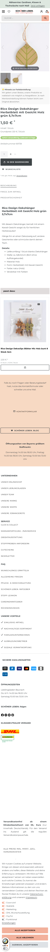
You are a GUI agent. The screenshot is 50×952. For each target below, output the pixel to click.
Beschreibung (8, 185)
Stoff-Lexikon (9, 595)
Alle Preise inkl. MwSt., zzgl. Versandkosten (19, 850)
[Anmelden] (41, 11)
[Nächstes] (47, 47)
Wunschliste (13, 169)
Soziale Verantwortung (18, 647)
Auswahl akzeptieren (25, 945)
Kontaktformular (27, 411)
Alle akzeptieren (25, 930)
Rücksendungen (10, 608)
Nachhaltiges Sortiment (18, 629)
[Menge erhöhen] (10, 154)
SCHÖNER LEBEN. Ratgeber (15, 589)
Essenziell (11, 903)
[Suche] (45, 18)
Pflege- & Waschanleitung (16, 583)
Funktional (11, 919)
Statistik (10, 906)
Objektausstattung (12, 537)
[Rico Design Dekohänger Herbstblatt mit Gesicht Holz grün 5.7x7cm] (6, 79)
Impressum (31, 897)
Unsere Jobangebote (13, 513)
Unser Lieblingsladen (13, 488)
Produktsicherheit (11, 198)
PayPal (9, 916)
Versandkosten (21, 176)
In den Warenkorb (18, 162)
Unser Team (7, 494)
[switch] (5, 948)
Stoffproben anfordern (15, 543)
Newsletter (7, 556)
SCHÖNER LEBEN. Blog (26, 430)
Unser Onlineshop (11, 482)
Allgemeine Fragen (12, 577)
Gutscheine (7, 550)
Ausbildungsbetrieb (15, 641)
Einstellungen (9, 923)
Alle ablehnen (25, 937)
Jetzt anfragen (38, 6)
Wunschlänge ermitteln (15, 570)
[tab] (8, 186)
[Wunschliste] (9, 11)
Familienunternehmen (17, 635)
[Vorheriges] (3, 47)
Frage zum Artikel (10, 192)
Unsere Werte (9, 507)
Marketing (11, 909)
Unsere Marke (9, 501)
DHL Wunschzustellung (18, 913)
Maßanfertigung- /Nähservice (18, 531)
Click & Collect (9, 525)
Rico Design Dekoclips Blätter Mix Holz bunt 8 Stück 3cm (24, 350)
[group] (25, 321)
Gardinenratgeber (11, 602)
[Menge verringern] (15, 154)
